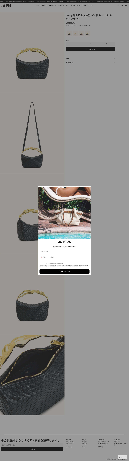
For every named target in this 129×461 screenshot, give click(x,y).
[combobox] (43, 257)
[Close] (89, 188)
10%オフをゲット (64, 271)
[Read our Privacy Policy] (89, 266)
